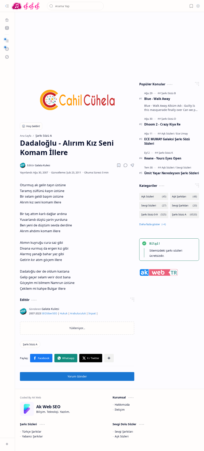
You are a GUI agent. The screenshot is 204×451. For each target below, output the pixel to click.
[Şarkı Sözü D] (168, 118)
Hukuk (64, 313)
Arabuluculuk (78, 313)
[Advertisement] (109, 46)
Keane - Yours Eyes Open (162, 158)
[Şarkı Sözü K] (166, 152)
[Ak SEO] (7, 28)
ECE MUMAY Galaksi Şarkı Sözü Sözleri (167, 141)
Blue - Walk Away (157, 99)
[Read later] (119, 165)
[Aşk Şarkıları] (184, 196)
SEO (44, 313)
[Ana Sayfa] (7, 20)
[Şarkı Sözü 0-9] (153, 214)
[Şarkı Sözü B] (168, 93)
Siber (49, 313)
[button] (7, 6)
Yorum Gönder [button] (77, 376)
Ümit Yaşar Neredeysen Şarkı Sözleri (171, 173)
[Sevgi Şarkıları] (184, 205)
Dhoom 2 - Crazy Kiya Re (162, 124)
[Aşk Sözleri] (168, 133)
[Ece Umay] (182, 133)
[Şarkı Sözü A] (30, 344)
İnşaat (92, 313)
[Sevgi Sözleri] (183, 167)
